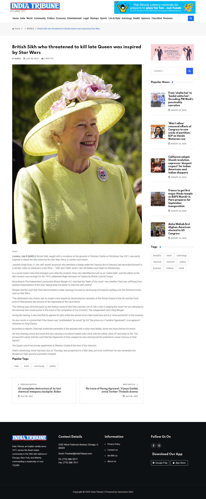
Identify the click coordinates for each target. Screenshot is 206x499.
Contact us (112, 450)
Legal (86, 18)
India (22, 18)
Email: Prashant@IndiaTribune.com (75, 453)
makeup (170, 268)
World (29, 18)
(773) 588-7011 (70, 462)
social (181, 268)
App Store (180, 463)
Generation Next (125, 492)
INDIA (16, 366)
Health (136, 18)
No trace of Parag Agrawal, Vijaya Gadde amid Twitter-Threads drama (112, 390)
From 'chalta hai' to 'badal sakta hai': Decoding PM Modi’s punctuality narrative (180, 99)
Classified (157, 18)
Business (168, 18)
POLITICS (53, 366)
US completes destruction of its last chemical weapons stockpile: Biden (39, 390)
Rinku (18, 59)
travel (169, 255)
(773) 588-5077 (69, 459)
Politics (51, 18)
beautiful (157, 255)
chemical (157, 262)
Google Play (161, 463)
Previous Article (28, 384)
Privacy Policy (113, 444)
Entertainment (74, 18)
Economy (61, 18)
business (157, 268)
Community (40, 18)
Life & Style (114, 18)
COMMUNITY (39, 366)
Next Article (129, 384)
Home (16, 18)
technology (182, 255)
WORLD (30, 29)
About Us (111, 461)
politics (183, 262)
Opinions (145, 18)
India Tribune (97, 492)
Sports (103, 18)
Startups (94, 18)
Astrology (127, 18)
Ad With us (112, 456)
